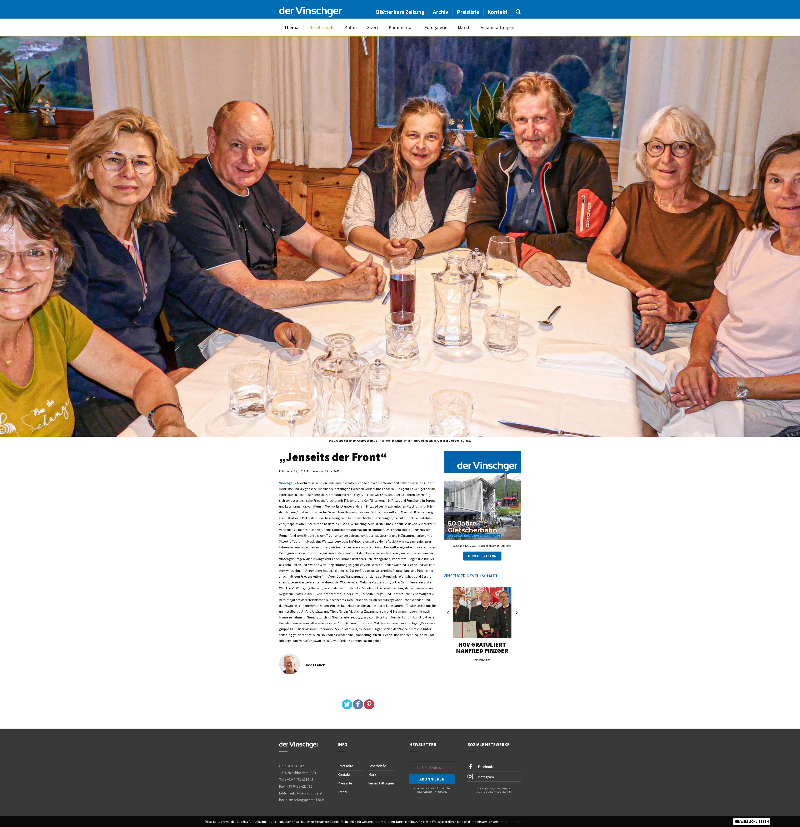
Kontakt (498, 12)
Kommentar (401, 27)
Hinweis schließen (752, 821)
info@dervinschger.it (306, 793)
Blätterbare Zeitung (400, 12)
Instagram (485, 776)
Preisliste (468, 12)
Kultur (351, 27)
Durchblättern (482, 556)
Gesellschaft (321, 27)
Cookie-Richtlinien (343, 821)
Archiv (440, 12)
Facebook (485, 766)
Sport (372, 27)
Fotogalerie (436, 27)
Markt (463, 27)
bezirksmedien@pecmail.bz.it (302, 799)
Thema (291, 27)
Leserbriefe (377, 765)
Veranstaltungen (497, 27)
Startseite (345, 765)
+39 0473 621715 (300, 779)
